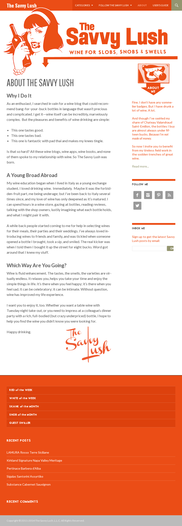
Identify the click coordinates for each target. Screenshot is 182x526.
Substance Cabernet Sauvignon (29, 484)
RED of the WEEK (21, 390)
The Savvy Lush (22, 5)
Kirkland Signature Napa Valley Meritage (34, 460)
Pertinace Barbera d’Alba (24, 468)
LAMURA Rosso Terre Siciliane (28, 452)
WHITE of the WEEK (22, 398)
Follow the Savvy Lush (114, 5)
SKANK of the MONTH (24, 406)
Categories (82, 5)
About (142, 5)
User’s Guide (160, 5)
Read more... (140, 166)
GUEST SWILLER (20, 423)
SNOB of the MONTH (23, 414)
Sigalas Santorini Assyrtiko (25, 476)
